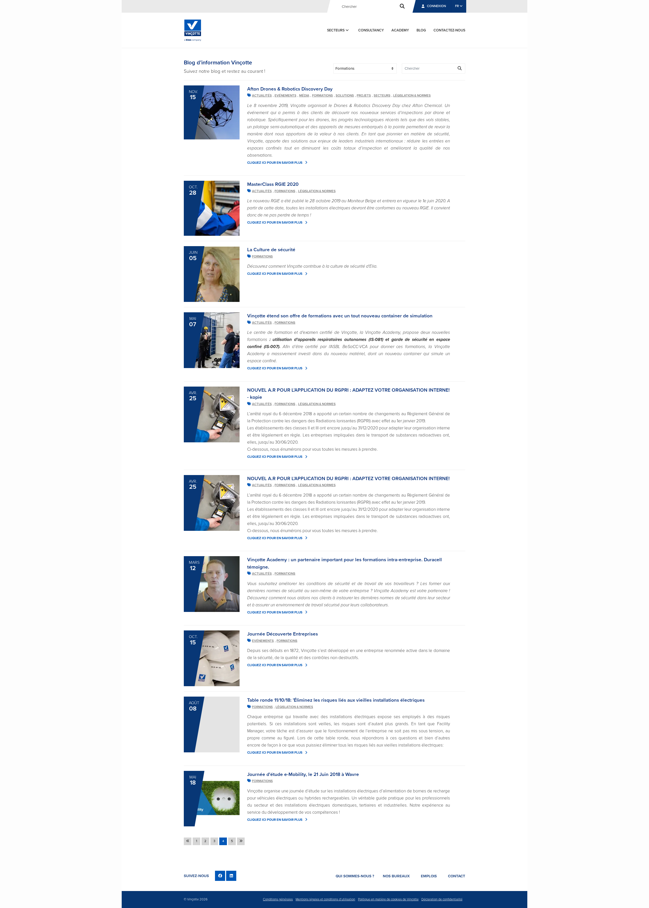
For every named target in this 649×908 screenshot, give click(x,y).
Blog (421, 30)
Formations (322, 96)
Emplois (429, 876)
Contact (456, 876)
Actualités (262, 96)
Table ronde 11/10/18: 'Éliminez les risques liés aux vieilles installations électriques (336, 700)
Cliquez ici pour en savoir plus (274, 163)
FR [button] (457, 6)
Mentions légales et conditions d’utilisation (325, 899)
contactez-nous (449, 30)
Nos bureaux (396, 876)
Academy (400, 30)
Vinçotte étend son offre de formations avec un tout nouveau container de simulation (339, 316)
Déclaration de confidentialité (441, 899)
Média (304, 96)
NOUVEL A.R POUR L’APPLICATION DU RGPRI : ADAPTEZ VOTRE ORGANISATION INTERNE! (348, 478)
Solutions (345, 96)
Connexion (436, 6)
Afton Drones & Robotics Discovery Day (290, 89)
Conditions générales (278, 899)
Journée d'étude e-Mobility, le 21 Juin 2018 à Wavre (303, 774)
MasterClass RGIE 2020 (273, 184)
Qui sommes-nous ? (355, 876)
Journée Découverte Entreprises (282, 634)
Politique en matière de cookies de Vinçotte (388, 899)
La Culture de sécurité (271, 249)
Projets (364, 96)
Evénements (285, 96)
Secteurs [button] (336, 30)
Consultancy (371, 30)
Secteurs (382, 96)
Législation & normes (412, 96)
